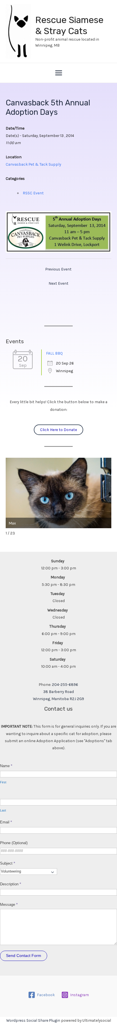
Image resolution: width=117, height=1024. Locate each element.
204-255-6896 (65, 684)
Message (9, 904)
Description (10, 884)
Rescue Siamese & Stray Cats (69, 25)
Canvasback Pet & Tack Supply (33, 164)
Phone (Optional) (14, 843)
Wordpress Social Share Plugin (33, 1020)
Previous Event (58, 269)
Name (6, 766)
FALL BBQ (54, 353)
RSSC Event (33, 193)
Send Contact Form (23, 956)
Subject (7, 863)
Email (6, 822)
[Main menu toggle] (58, 73)
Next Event (58, 283)
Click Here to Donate (58, 429)
